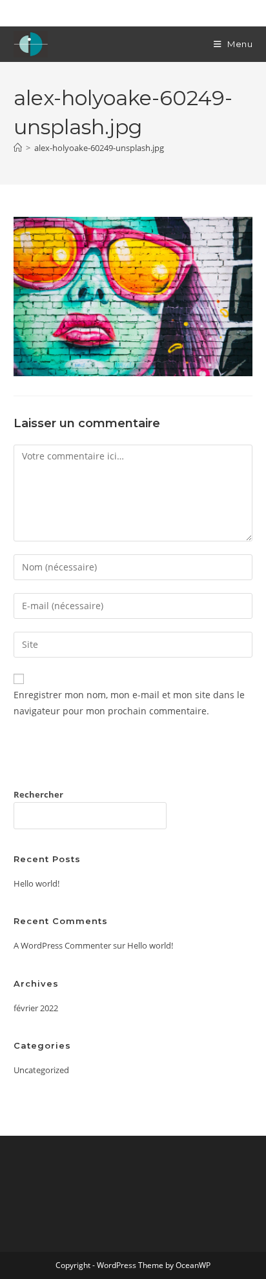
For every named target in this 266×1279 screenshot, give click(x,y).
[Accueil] (18, 148)
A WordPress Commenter (62, 945)
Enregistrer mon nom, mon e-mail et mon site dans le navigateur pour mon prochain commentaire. (129, 703)
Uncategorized (41, 1070)
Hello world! (36, 883)
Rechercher (38, 794)
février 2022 (36, 1008)
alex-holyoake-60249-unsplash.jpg (99, 148)
